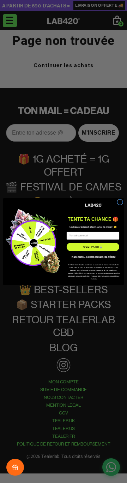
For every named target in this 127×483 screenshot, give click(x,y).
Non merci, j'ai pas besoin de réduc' (94, 256)
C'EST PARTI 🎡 (92, 247)
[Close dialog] (119, 202)
